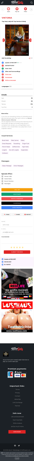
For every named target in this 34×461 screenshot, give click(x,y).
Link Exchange (17, 402)
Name (3, 221)
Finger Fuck (25, 143)
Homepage (8, 77)
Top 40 (17, 9)
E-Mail (3, 229)
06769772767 (9, 65)
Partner (17, 406)
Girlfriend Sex (16, 147)
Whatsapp (17, 194)
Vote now (8, 74)
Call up (17, 189)
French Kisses (6, 147)
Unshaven (5, 153)
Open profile (17, 207)
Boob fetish (5, 140)
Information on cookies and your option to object (17, 455)
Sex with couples (14, 150)
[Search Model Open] (31, 2)
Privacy (17, 393)
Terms (17, 389)
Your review (5, 236)
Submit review (17, 252)
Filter (26, 9)
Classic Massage (6, 165)
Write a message (10, 80)
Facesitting (17, 143)
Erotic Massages (18, 165)
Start (9, 9)
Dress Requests (6, 143)
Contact (17, 396)
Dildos (22, 140)
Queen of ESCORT (10, 259)
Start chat (8, 68)
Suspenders (24, 150)
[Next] (31, 9)
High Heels (25, 147)
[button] (30, 40)
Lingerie (4, 150)
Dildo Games (14, 140)
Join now (17, 432)
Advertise (17, 399)
